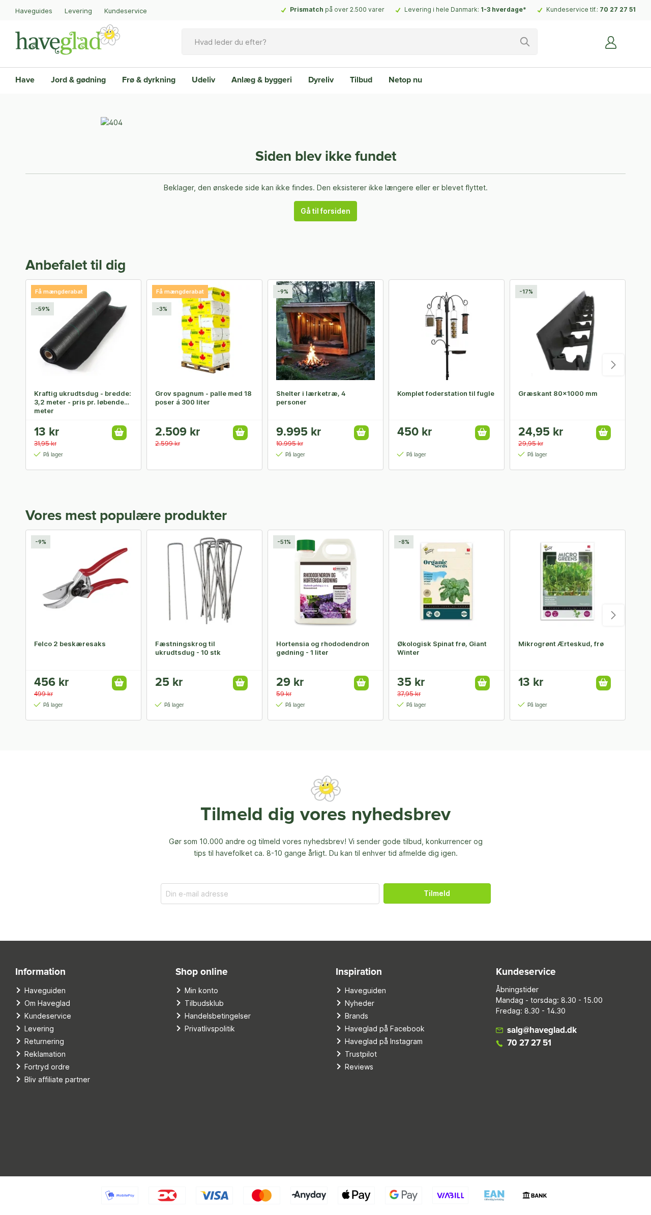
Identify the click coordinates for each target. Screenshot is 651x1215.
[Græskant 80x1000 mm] (567, 330)
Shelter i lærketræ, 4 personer (311, 397)
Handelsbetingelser (218, 1015)
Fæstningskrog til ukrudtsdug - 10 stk (188, 648)
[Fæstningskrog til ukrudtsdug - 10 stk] (204, 581)
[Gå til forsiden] (67, 39)
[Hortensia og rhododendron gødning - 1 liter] (325, 581)
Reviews (359, 1066)
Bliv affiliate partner (57, 1079)
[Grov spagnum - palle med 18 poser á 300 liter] (204, 330)
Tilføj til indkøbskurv (119, 432)
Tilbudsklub (204, 1003)
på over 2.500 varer (337, 9)
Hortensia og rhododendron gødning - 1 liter (322, 648)
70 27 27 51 (618, 9)
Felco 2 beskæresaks (70, 644)
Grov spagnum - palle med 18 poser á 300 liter (203, 397)
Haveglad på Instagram (384, 1041)
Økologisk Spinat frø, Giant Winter (442, 648)
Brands (356, 1015)
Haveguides (33, 11)
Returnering (44, 1041)
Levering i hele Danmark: (465, 9)
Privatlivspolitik (210, 1028)
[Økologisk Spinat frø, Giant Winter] (446, 581)
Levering (78, 11)
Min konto (201, 990)
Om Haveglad (47, 1003)
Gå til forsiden (325, 211)
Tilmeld (437, 893)
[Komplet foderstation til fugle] (446, 330)
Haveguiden (45, 990)
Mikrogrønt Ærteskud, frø (561, 644)
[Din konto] (611, 41)
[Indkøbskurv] (630, 38)
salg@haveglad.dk (542, 1030)
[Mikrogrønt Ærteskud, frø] (567, 581)
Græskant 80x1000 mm (558, 393)
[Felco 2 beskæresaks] (83, 581)
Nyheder (359, 1003)
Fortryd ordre (47, 1066)
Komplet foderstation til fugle (445, 393)
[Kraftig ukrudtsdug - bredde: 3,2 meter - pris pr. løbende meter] (83, 330)
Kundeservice (125, 11)
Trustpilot (361, 1054)
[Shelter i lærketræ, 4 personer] (325, 330)
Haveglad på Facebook (385, 1028)
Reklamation (45, 1054)
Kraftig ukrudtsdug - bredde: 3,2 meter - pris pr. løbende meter (82, 402)
